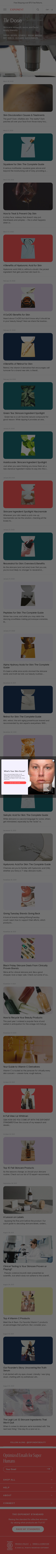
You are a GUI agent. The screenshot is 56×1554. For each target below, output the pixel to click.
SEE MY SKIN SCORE (15, 782)
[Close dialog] (53, 760)
